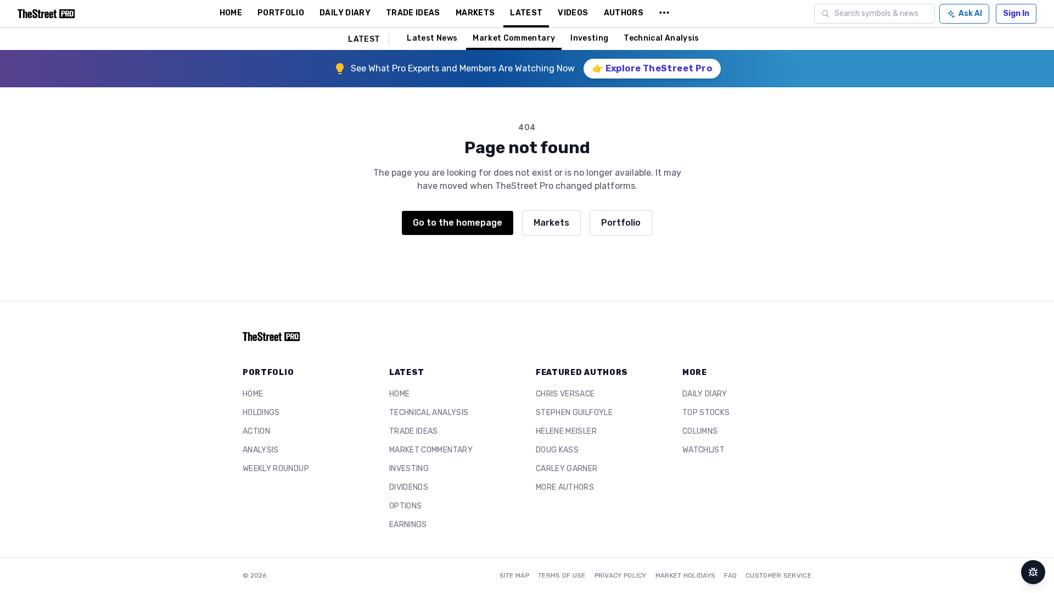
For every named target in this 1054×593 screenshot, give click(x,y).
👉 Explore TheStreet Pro (652, 68)
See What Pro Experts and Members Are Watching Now (463, 68)
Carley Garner (567, 468)
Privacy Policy (621, 575)
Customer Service (778, 575)
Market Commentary (514, 38)
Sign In (1016, 13)
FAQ (730, 575)
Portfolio (621, 222)
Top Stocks (706, 412)
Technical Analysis (661, 38)
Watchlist (703, 450)
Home (253, 394)
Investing (589, 38)
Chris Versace (565, 394)
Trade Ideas (413, 431)
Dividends (408, 487)
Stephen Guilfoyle (574, 412)
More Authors (565, 487)
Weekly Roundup (276, 468)
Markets (551, 222)
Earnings (408, 524)
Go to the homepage (457, 222)
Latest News (432, 38)
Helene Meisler (566, 431)
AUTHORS (623, 13)
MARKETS (475, 13)
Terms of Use (562, 575)
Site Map (514, 575)
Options (405, 506)
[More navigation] (664, 13)
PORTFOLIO (280, 13)
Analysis (261, 450)
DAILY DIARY (345, 13)
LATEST (526, 13)
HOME (231, 13)
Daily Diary (704, 394)
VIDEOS (573, 13)
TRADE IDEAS (413, 13)
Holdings (261, 412)
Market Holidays (685, 575)
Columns (699, 431)
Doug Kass (557, 450)
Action (256, 431)
